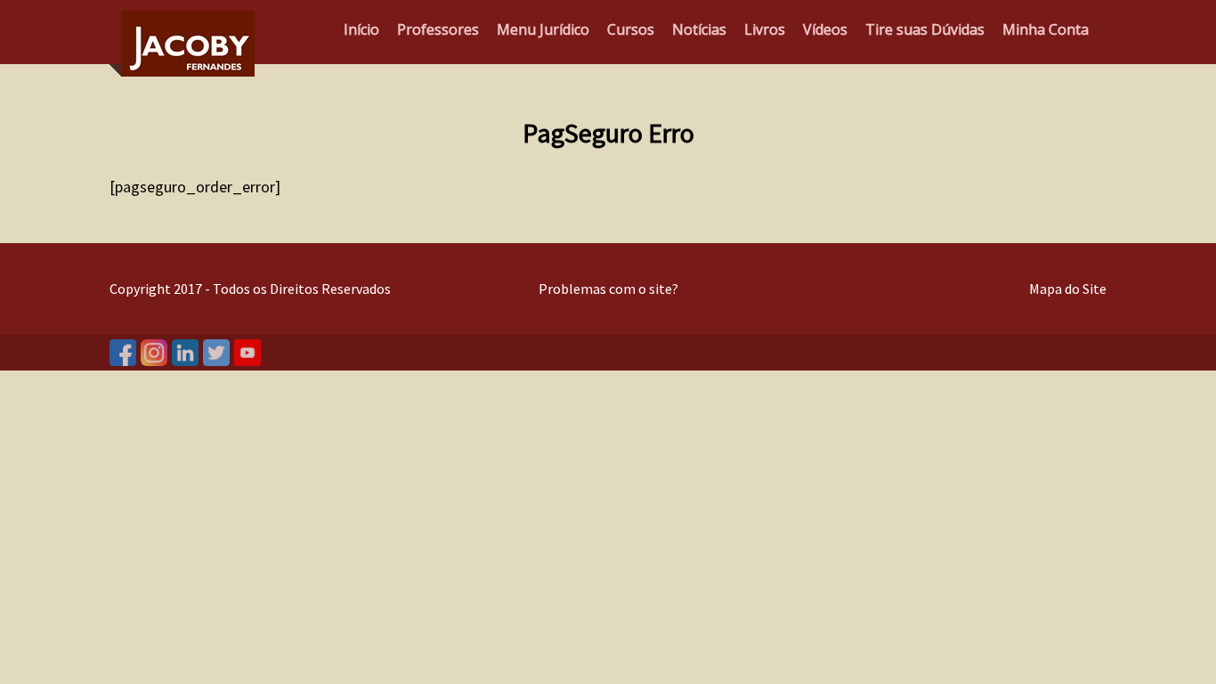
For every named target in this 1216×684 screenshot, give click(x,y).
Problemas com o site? (608, 288)
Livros (764, 29)
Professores (438, 29)
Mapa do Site (1068, 288)
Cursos (630, 29)
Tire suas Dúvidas (925, 29)
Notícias (699, 29)
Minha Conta (1045, 29)
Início (361, 29)
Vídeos (825, 29)
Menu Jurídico (543, 29)
